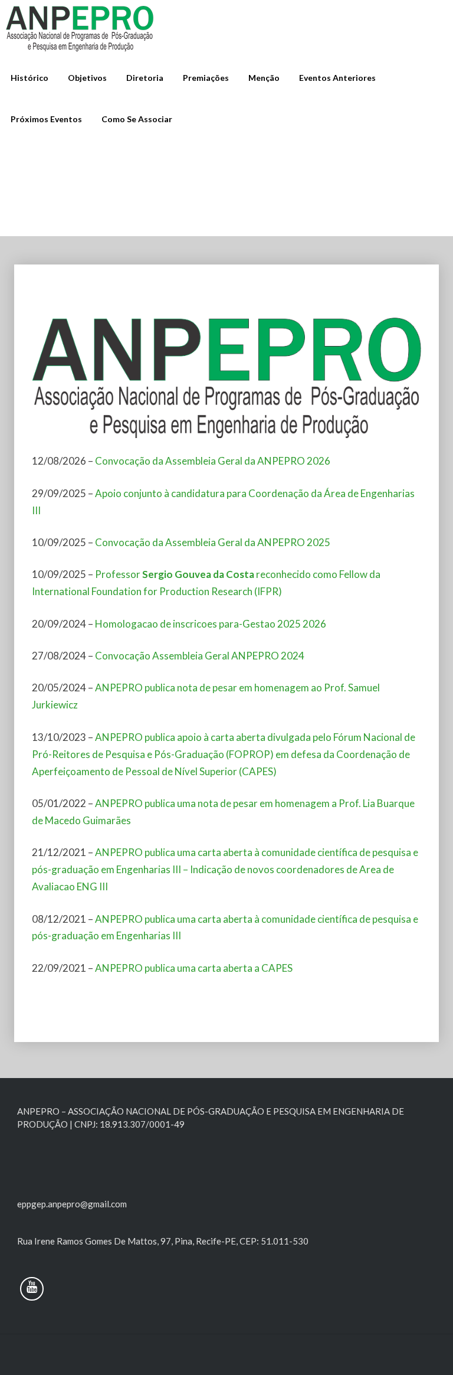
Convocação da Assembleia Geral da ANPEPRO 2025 (212, 542)
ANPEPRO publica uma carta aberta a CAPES (194, 968)
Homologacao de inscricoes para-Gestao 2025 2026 (210, 624)
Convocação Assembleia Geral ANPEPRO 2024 (199, 655)
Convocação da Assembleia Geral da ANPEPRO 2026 (212, 461)
